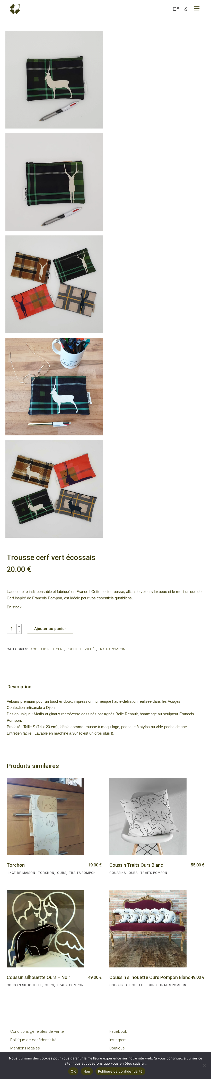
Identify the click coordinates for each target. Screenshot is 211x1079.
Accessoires (42, 649)
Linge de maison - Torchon (30, 873)
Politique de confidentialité (33, 1040)
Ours (61, 873)
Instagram (118, 1040)
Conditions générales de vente (37, 1031)
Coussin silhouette (24, 985)
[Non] (204, 1065)
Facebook (118, 1031)
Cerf (60, 649)
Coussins (117, 873)
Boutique (117, 1048)
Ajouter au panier (50, 628)
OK (73, 1071)
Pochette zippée (81, 649)
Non (86, 1071)
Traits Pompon (112, 649)
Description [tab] (19, 686)
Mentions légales (25, 1048)
